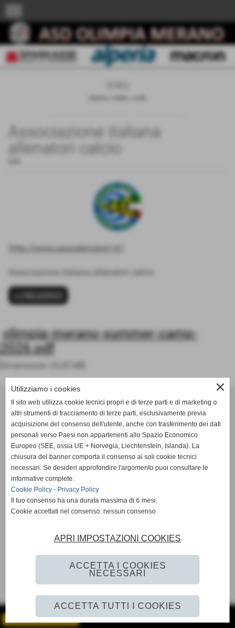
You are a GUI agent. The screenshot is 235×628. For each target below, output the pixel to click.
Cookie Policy (31, 489)
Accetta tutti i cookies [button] (117, 606)
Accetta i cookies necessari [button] (117, 569)
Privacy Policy (78, 489)
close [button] (220, 387)
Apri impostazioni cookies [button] (117, 538)
